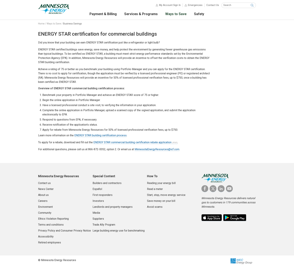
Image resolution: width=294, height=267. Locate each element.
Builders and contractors (107, 183)
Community (44, 212)
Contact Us (212, 5)
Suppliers (98, 218)
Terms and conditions (51, 224)
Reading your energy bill (161, 183)
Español (97, 189)
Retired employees (49, 242)
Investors (98, 200)
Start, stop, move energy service (166, 195)
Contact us (44, 183)
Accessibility (46, 236)
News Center (46, 189)
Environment (45, 206)
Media (96, 212)
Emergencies (195, 5)
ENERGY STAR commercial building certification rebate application (132, 142)
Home (41, 23)
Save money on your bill (161, 200)
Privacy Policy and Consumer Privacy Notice (64, 230)
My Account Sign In (170, 5)
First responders (102, 195)
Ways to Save (54, 23)
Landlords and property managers (113, 206)
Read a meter (155, 189)
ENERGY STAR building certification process (100, 135)
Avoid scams (154, 206)
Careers (42, 200)
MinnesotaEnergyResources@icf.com (157, 149)
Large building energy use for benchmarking (119, 230)
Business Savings (72, 23)
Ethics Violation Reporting (53, 218)
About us (43, 195)
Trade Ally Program (104, 224)
